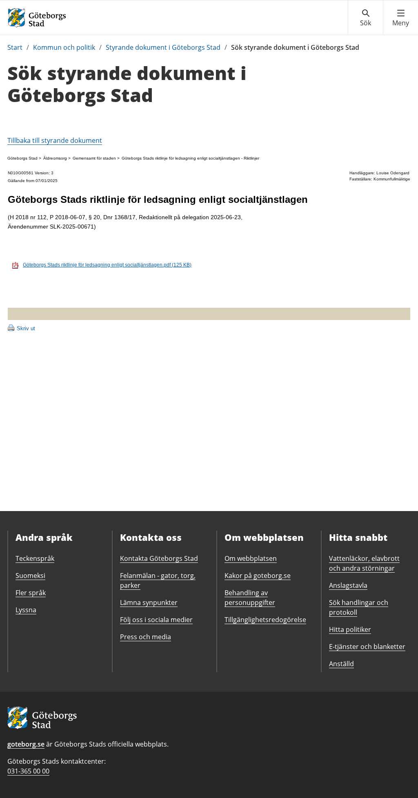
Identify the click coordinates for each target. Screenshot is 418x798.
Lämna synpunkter (149, 602)
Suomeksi (30, 575)
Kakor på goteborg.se (258, 575)
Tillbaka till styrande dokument (54, 140)
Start (14, 47)
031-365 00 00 (28, 771)
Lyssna (26, 609)
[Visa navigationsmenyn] (400, 18)
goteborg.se (25, 744)
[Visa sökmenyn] (365, 18)
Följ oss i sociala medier (156, 619)
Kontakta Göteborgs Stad (159, 558)
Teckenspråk (35, 558)
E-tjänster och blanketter (367, 646)
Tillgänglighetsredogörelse (265, 619)
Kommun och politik (64, 47)
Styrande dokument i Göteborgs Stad (163, 47)
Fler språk (31, 592)
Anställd (341, 663)
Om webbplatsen (251, 558)
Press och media (145, 636)
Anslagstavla (348, 585)
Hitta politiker (350, 629)
